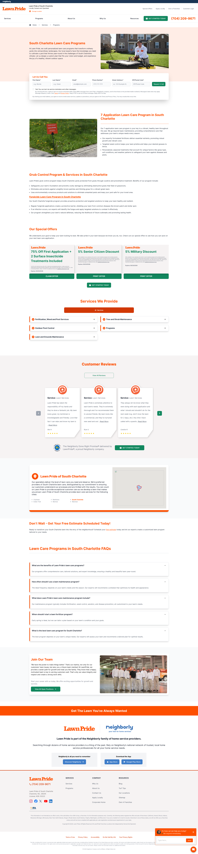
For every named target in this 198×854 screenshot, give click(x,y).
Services (100, 310)
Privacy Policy (65, 93)
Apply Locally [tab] (160, 8)
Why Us (95, 784)
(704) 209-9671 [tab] (183, 18)
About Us (96, 788)
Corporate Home (98, 802)
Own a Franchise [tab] (174, 8)
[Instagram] (31, 801)
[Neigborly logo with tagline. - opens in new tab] (119, 728)
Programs (69, 788)
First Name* (37, 80)
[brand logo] (14, 8)
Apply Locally (97, 798)
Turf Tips (122, 788)
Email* (74, 80)
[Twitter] (40, 801)
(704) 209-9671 (41, 784)
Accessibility (95, 837)
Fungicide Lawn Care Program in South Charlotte (55, 197)
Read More (53, 425)
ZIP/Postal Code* (138, 80)
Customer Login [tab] (188, 8)
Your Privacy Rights (125, 837)
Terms (56, 93)
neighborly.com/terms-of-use (63, 268)
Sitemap (122, 798)
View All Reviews (99, 375)
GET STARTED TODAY (100, 285)
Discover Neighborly (73, 762)
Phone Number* (97, 80)
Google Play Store (133, 762)
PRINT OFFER (99, 276)
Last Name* (56, 80)
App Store (113, 762)
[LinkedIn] (50, 801)
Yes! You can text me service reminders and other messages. (55, 89)
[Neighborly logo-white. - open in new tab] (6, 1)
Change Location (37, 11)
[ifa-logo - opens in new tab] (33, 808)
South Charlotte (77, 499)
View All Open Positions (44, 689)
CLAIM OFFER (52, 276)
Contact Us (96, 793)
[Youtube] (45, 801)
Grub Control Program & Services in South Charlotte (68, 174)
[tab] (7, 18)
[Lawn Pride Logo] (45, 779)
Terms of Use (70, 837)
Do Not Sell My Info (109, 837)
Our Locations (124, 793)
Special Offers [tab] (147, 8)
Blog (120, 784)
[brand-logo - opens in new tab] (79, 728)
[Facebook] (36, 801)
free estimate (111, 530)
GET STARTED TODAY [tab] (157, 18)
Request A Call (159, 84)
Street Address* (117, 80)
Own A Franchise (125, 802)
